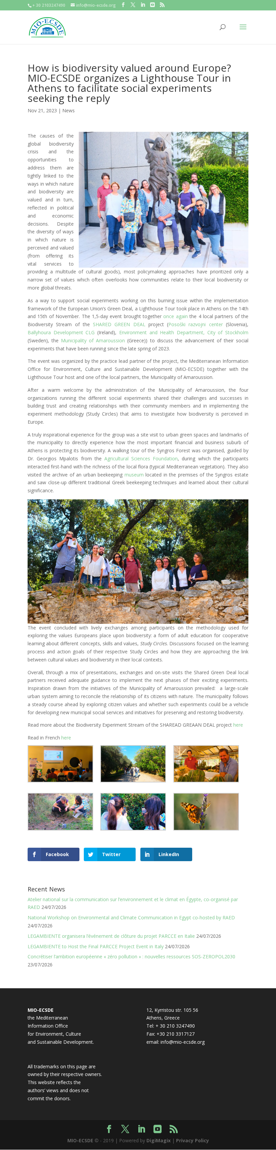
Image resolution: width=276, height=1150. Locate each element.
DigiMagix (158, 1140)
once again (175, 316)
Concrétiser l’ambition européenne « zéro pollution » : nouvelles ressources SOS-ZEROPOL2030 (131, 956)
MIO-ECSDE (80, 1140)
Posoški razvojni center (195, 324)
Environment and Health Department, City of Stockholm (183, 332)
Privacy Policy (192, 1140)
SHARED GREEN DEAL (119, 324)
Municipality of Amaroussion (93, 340)
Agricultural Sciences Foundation (141, 458)
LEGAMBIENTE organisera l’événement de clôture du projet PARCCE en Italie (111, 936)
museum (134, 474)
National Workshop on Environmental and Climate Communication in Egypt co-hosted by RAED (131, 917)
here (238, 725)
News (68, 110)
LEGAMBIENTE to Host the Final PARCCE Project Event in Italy (96, 946)
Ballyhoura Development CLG (61, 332)
